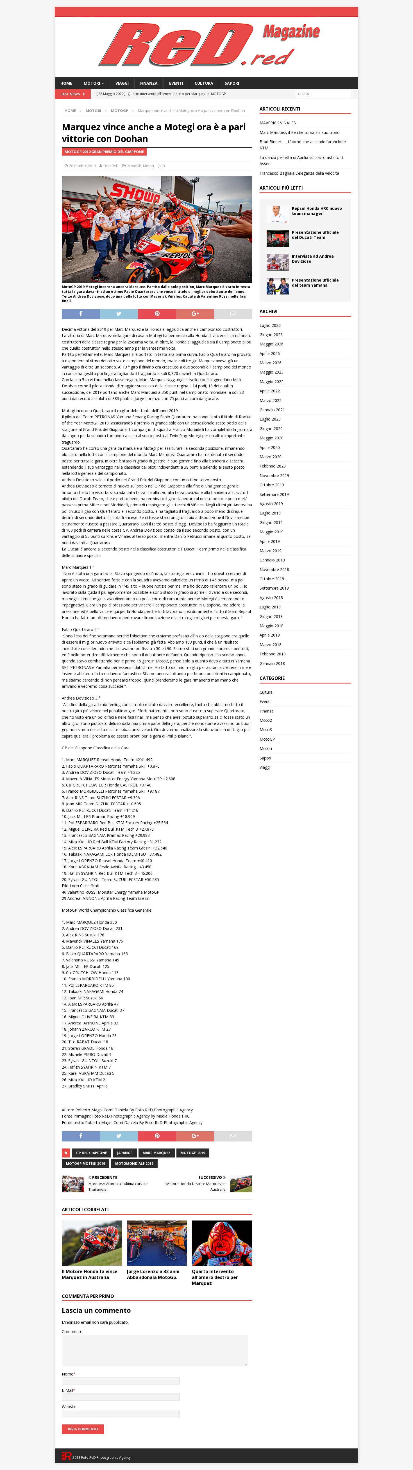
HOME (66, 83)
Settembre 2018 (274, 588)
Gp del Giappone (91, 1152)
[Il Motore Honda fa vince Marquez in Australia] (92, 1243)
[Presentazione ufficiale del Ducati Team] (278, 238)
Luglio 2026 (270, 325)
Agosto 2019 (271, 503)
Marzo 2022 (271, 400)
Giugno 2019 (271, 522)
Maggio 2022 (271, 381)
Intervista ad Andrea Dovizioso (313, 258)
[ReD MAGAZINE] (206, 74)
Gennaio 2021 (272, 409)
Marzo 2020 (271, 456)
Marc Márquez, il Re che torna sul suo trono (300, 132)
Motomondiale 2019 (134, 1163)
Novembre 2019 (274, 475)
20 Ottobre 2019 (82, 165)
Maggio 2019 (271, 531)
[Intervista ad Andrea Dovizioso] (278, 262)
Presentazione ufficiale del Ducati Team (315, 235)
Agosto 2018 (271, 597)
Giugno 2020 (271, 428)
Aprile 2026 (270, 353)
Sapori (232, 83)
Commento (72, 1331)
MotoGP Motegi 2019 (85, 1163)
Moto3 (266, 729)
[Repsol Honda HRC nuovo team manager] (278, 214)
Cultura (204, 83)
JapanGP (125, 1152)
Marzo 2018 (271, 644)
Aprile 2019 (270, 541)
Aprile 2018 (270, 635)
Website (69, 1406)
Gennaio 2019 (272, 560)
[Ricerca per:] (323, 93)
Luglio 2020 (270, 419)
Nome (67, 1374)
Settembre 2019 (274, 494)
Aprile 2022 (270, 391)
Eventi (176, 83)
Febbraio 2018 (273, 654)
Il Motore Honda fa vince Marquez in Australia (89, 1274)
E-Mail (67, 1390)
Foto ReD (111, 165)
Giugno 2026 (271, 334)
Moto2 (266, 720)
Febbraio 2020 (273, 466)
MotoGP (134, 165)
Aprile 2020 (270, 447)
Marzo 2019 (271, 550)
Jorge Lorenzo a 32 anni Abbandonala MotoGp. (153, 1274)
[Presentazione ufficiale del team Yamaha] (278, 286)
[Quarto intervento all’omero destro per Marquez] (222, 1243)
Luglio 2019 (270, 513)
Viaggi (122, 83)
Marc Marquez (157, 1152)
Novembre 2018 (274, 569)
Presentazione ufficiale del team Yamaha (315, 282)
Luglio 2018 (270, 607)
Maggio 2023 (271, 372)
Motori (92, 83)
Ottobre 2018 (272, 578)
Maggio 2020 (271, 437)
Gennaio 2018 (272, 663)
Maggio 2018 (271, 625)
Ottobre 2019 (272, 484)
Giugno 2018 (271, 616)
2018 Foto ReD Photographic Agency (101, 1457)
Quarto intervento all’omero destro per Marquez (215, 1277)
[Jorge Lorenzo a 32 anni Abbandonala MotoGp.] (157, 1243)
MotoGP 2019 (193, 1152)
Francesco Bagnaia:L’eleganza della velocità (299, 173)
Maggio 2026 (271, 344)
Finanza (149, 83)
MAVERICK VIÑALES (278, 122)
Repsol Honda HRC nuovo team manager (317, 211)
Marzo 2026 (271, 362)
